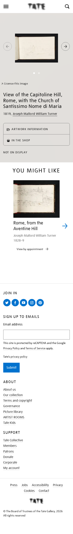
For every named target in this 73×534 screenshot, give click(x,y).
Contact (44, 491)
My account (11, 468)
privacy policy (19, 356)
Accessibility (40, 485)
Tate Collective (13, 440)
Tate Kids (9, 423)
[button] (66, 6)
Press (13, 485)
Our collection (13, 395)
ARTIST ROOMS (13, 417)
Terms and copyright (17, 401)
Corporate (10, 462)
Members (10, 446)
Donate (8, 457)
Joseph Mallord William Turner (35, 114)
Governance (11, 406)
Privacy (58, 485)
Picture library (13, 412)
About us (9, 390)
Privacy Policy (11, 348)
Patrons (8, 451)
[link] (14, 83)
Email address (13, 324)
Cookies (29, 491)
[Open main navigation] (13, 6)
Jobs (24, 485)
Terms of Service (35, 348)
